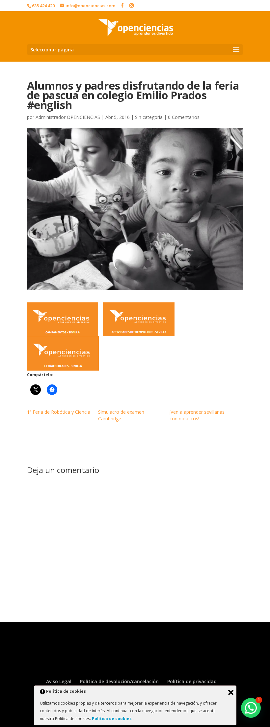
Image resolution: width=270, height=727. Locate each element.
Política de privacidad (192, 681)
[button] (251, 708)
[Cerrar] (230, 692)
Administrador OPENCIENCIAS (68, 117)
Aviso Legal (58, 681)
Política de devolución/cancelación (119, 681)
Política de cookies (112, 718)
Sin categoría (149, 117)
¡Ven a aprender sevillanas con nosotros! (197, 415)
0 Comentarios (184, 117)
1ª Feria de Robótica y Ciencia (58, 412)
